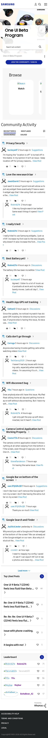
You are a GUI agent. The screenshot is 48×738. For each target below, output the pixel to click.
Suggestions (37, 150)
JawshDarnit (13, 181)
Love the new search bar (19, 174)
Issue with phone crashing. (18, 630)
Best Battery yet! (15, 258)
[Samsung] (7, 4)
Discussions (36, 265)
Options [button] (40, 56)
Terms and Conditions (12, 718)
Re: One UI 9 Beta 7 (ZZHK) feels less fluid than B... (19, 604)
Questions (29, 390)
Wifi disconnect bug (17, 383)
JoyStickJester (14, 526)
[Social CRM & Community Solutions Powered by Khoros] (40, 705)
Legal (4, 728)
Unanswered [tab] (9, 135)
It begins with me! (14, 644)
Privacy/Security (15, 143)
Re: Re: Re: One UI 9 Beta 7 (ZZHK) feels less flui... (19, 618)
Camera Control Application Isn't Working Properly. (24, 430)
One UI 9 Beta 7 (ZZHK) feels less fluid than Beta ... (19, 586)
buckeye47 (13, 150)
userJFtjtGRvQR (15, 486)
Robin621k (15, 205)
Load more (23, 570)
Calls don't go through (18, 336)
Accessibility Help (10, 714)
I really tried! (13, 224)
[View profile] (3, 150)
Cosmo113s (13, 438)
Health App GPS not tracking (22, 302)
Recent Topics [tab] (10, 131)
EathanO (11, 309)
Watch (21, 88)
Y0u (9, 390)
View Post (37, 161)
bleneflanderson (18, 461)
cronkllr (14, 550)
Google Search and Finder (20, 519)
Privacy (5, 723)
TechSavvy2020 (18, 360)
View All (24, 576)
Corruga (11, 343)
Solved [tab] (23, 135)
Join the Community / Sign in (24, 62)
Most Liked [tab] (26, 131)
